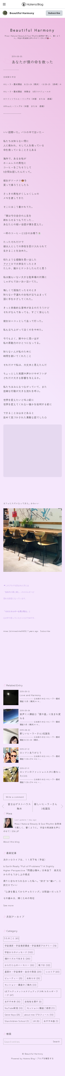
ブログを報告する (45, 1058)
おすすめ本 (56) (13, 1001)
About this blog (11, 841)
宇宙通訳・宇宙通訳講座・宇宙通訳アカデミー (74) (31, 945)
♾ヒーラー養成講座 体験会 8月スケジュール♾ (27, 91)
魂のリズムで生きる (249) (17, 958)
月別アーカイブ (15, 916)
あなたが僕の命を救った (32, 61)
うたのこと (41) (11, 938)
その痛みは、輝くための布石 (19, 898)
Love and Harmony (30, 695)
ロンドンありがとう (31, 752)
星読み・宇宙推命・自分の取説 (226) (23, 971)
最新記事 (11, 853)
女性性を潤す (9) (33, 1001)
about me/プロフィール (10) (39, 1014)
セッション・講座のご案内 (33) (20, 984)
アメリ (7, 264)
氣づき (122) (44, 965)
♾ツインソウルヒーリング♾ (16, 98)
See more (8, 905)
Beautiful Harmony (22, 13)
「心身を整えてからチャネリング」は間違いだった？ (32, 891)
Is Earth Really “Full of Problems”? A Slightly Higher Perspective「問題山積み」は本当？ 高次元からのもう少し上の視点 (32, 870)
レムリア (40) (53, 971)
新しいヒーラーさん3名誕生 (35, 733)
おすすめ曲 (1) (51, 1021)
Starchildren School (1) (17, 1021)
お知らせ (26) (33, 978)
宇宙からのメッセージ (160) (19, 952)
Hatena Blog (29, 1058)
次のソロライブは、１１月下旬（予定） (25, 859)
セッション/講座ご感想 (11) (41, 1008)
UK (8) (36, 1021)
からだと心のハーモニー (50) (19, 965)
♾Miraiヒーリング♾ (13, 106)
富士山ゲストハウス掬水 (19, 806)
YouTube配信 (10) (14, 1008)
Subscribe (54, 13)
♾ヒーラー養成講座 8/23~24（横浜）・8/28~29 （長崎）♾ (32, 84)
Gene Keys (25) (12, 1014)
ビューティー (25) (14, 978)
